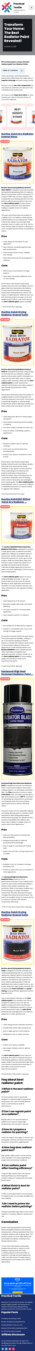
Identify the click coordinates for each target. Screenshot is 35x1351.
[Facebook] (2, 1349)
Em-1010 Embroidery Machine (11, 1331)
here (22, 494)
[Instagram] (13, 1349)
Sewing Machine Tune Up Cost (11, 1325)
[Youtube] (9, 1349)
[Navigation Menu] (31, 7)
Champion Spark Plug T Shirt (11, 1319)
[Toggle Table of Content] (21, 70)
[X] (6, 1349)
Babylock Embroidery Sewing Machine (14, 1328)
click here (19, 307)
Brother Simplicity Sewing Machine (13, 1322)
